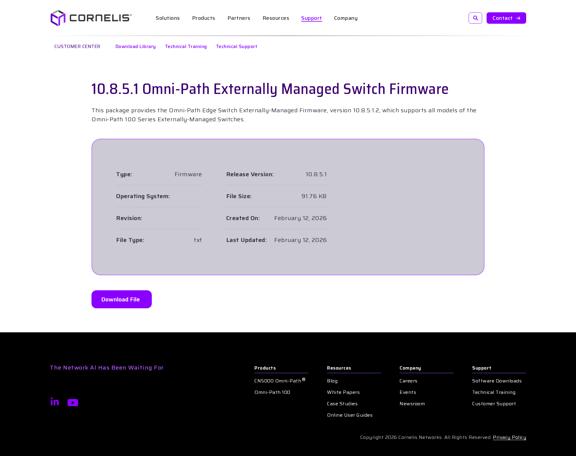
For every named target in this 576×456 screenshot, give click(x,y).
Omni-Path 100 (272, 392)
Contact (503, 18)
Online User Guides (350, 415)
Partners (238, 18)
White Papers (343, 392)
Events (408, 392)
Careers (409, 381)
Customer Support (494, 403)
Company (410, 368)
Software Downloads (497, 381)
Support (311, 18)
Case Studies (342, 403)
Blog (332, 381)
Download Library (136, 46)
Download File (120, 299)
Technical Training (186, 46)
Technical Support (237, 46)
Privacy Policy (509, 437)
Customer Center (77, 46)
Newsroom (412, 403)
